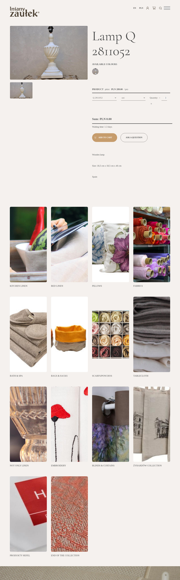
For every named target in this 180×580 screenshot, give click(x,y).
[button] (167, 8)
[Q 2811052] (95, 71)
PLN (141, 8)
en (134, 8)
